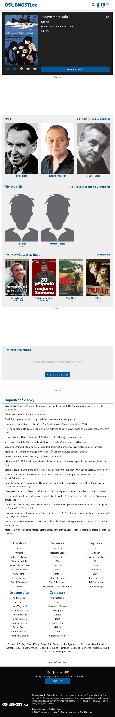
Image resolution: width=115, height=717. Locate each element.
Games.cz (57, 543)
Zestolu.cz (57, 592)
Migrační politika (19, 561)
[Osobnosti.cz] (21, 4)
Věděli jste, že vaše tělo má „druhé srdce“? (26, 414)
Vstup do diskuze (57, 374)
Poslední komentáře (18, 350)
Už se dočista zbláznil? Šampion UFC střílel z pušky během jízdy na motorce (43, 437)
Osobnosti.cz (19, 592)
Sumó (96, 573)
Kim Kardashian (19, 614)
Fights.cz (95, 543)
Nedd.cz (43, 647)
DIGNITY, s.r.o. (86, 712)
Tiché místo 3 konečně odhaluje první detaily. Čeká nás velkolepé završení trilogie (46, 451)
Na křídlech (57, 627)
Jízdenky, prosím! (57, 635)
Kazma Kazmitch (19, 610)
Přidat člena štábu (83, 186)
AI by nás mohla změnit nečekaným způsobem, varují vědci (34, 456)
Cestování (46, 644)
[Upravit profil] (108, 17)
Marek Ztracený (19, 622)
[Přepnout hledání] (93, 4)
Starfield (57, 556)
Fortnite (57, 573)
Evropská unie (19, 577)
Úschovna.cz (30, 647)
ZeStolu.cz (86, 644)
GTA (57, 561)
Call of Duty (57, 577)
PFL (96, 561)
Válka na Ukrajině (19, 556)
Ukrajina (19, 552)
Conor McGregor (96, 586)
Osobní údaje (54, 709)
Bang (57, 601)
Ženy (36, 644)
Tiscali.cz (19, 543)
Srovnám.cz (48, 651)
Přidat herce (87, 118)
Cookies (43, 709)
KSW (96, 565)
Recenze (57, 548)
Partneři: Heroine (57, 662)
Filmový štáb (13, 187)
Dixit (57, 618)
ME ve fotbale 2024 (19, 565)
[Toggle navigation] (107, 4)
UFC (96, 548)
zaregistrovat (51, 676)
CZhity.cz (86, 647)
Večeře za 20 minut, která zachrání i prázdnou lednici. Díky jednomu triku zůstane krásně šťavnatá (53, 446)
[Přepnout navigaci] (98, 4)
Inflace (19, 548)
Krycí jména (57, 622)
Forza (57, 569)
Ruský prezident (19, 569)
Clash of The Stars (95, 556)
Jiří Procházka (96, 582)
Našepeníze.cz (100, 647)
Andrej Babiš (19, 597)
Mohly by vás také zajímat (22, 254)
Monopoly (57, 610)
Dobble (57, 614)
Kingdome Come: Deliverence (57, 586)
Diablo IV (57, 565)
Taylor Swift (19, 627)
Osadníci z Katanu (57, 606)
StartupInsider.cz (64, 651)
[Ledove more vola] (21, 39)
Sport (29, 644)
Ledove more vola (54, 17)
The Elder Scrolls (57, 582)
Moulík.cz (53, 647)
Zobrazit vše (103, 118)
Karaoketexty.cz (14, 647)
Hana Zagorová (19, 606)
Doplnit (58, 681)
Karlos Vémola (95, 577)
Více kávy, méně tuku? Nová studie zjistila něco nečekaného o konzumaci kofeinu (45, 442)
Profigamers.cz (71, 644)
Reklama (35, 709)
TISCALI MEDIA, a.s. (59, 712)
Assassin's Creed (58, 552)
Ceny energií (19, 573)
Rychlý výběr (74, 69)
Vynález (19, 586)
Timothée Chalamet (19, 635)
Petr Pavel (19, 601)
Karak (57, 631)
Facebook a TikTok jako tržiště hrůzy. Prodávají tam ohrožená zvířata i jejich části (46, 423)
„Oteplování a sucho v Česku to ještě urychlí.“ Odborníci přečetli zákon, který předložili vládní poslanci (56, 491)
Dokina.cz (75, 647)
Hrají (8, 119)
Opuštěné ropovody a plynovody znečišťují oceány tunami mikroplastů (40, 419)
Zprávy (21, 644)
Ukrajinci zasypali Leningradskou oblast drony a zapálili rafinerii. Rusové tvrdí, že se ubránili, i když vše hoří (57, 469)
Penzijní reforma (19, 582)
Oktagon (95, 552)
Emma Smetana (19, 631)
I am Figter (95, 569)
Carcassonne (57, 597)
